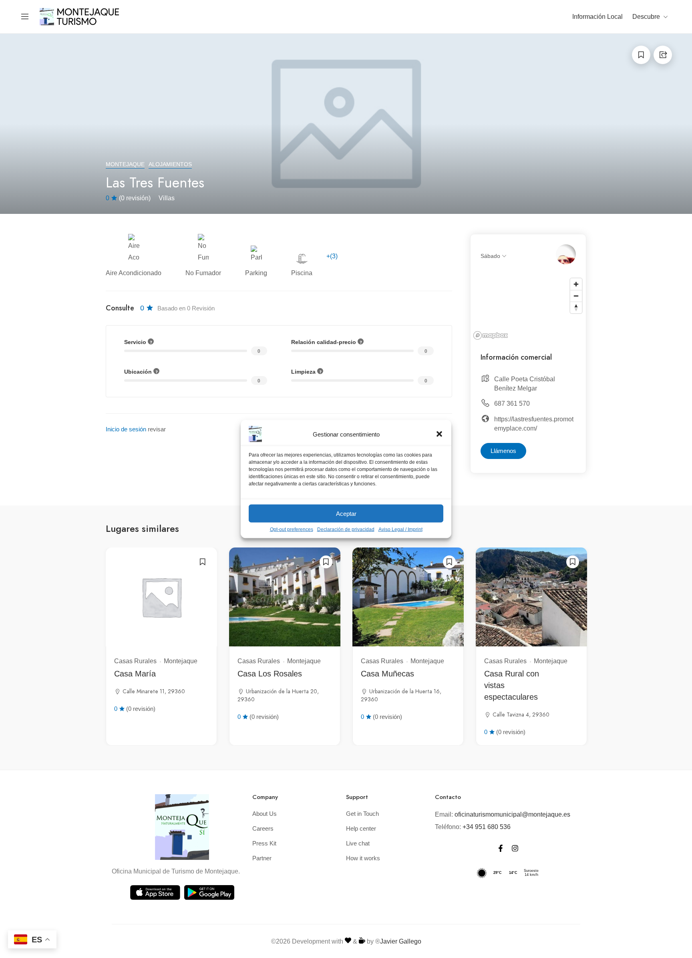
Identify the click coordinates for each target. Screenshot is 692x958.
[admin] (566, 254)
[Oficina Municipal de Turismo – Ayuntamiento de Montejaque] (80, 16)
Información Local (597, 16)
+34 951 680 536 (487, 826)
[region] (528, 308)
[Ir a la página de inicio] (182, 827)
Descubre (646, 16)
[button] (439, 434)
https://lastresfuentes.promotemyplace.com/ (533, 424)
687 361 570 (512, 403)
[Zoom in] (576, 284)
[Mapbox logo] (490, 335)
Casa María (135, 673)
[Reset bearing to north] (576, 307)
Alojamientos (170, 164)
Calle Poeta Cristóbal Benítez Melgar (524, 384)
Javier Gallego (400, 941)
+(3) (332, 256)
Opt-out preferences (291, 529)
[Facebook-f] (500, 848)
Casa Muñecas (387, 673)
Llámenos (503, 450)
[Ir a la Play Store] (209, 892)
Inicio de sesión (126, 429)
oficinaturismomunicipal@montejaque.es (512, 814)
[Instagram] (515, 848)
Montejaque (125, 164)
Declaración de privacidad (345, 529)
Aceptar (346, 513)
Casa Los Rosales (269, 673)
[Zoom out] (576, 296)
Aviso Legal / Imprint (400, 529)
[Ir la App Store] (155, 892)
